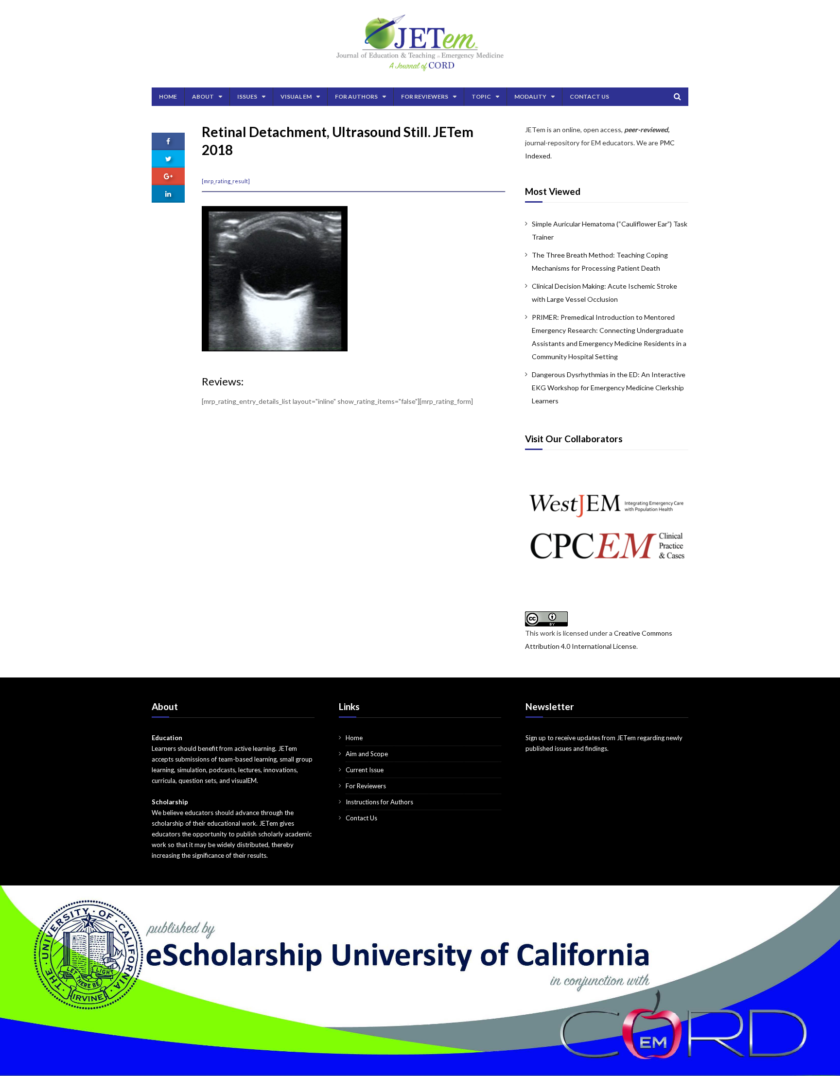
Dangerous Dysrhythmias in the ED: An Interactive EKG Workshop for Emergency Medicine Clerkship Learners (608, 387)
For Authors (356, 96)
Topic (481, 96)
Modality (530, 96)
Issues (247, 96)
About (203, 96)
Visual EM (296, 96)
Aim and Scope (367, 754)
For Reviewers (424, 96)
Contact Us (589, 96)
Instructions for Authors (379, 802)
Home (168, 96)
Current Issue (365, 770)
